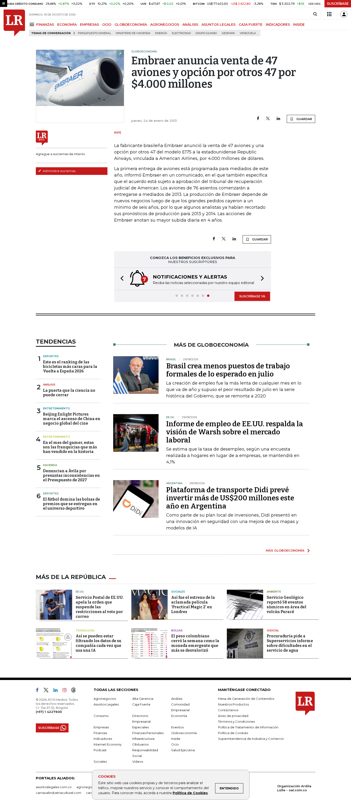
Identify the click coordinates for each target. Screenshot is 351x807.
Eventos (177, 727)
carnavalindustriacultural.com (58, 793)
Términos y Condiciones (236, 721)
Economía (179, 716)
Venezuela (248, 33)
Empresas (101, 727)
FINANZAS (45, 24)
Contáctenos (228, 710)
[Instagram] (66, 691)
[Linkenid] (57, 691)
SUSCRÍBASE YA (252, 296)
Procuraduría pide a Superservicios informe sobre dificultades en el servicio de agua (290, 643)
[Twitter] (268, 119)
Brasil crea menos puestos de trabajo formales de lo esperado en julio (228, 370)
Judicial (273, 630)
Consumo (101, 716)
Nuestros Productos (233, 704)
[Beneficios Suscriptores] (329, 14)
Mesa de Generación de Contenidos (246, 698)
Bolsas (177, 630)
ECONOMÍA (67, 24)
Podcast (100, 750)
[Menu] (32, 24)
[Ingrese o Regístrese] (343, 14)
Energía (161, 33)
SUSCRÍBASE (338, 3)
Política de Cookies (190, 793)
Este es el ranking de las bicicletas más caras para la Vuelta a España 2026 (70, 366)
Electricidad (181, 33)
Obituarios (140, 744)
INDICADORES (278, 24)
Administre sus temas (58, 171)
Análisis (49, 384)
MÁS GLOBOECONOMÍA (285, 550)
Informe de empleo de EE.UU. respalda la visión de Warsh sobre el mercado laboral (234, 432)
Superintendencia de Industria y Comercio (251, 739)
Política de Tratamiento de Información (248, 727)
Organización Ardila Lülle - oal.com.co (294, 788)
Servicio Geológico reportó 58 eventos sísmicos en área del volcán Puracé (286, 604)
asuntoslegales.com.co (54, 787)
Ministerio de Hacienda (133, 33)
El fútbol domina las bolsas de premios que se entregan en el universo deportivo (71, 504)
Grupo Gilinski (206, 33)
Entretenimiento (56, 408)
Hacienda (50, 465)
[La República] (14, 23)
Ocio (175, 744)
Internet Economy (108, 744)
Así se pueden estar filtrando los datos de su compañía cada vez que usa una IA (98, 643)
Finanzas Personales (148, 733)
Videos (137, 761)
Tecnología (85, 630)
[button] (120, 279)
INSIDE (299, 24)
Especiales (140, 727)
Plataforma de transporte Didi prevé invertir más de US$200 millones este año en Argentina (230, 498)
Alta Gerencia (142, 698)
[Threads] (75, 691)
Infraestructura (143, 739)
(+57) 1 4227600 (49, 712)
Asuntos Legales (106, 704)
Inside (175, 739)
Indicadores (103, 739)
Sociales (178, 591)
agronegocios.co (89, 787)
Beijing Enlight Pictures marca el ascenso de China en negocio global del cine (71, 419)
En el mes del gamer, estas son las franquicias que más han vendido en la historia (70, 447)
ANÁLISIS (190, 24)
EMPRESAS (89, 24)
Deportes (51, 356)
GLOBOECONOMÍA (131, 24)
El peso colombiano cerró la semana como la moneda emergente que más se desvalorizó (195, 643)
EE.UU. (80, 591)
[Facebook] (258, 119)
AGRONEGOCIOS (164, 24)
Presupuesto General (94, 33)
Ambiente (274, 591)
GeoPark (228, 33)
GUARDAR (304, 119)
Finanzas (100, 733)
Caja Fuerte (141, 704)
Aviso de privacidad (233, 716)
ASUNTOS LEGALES (218, 24)
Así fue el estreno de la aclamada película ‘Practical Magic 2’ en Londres (193, 604)
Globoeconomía (184, 733)
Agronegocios (105, 698)
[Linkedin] (278, 119)
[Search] (315, 14)
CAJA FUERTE (250, 24)
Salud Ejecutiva (183, 750)
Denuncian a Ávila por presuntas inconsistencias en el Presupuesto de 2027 (71, 475)
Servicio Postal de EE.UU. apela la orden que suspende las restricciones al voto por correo (100, 607)
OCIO (106, 24)
